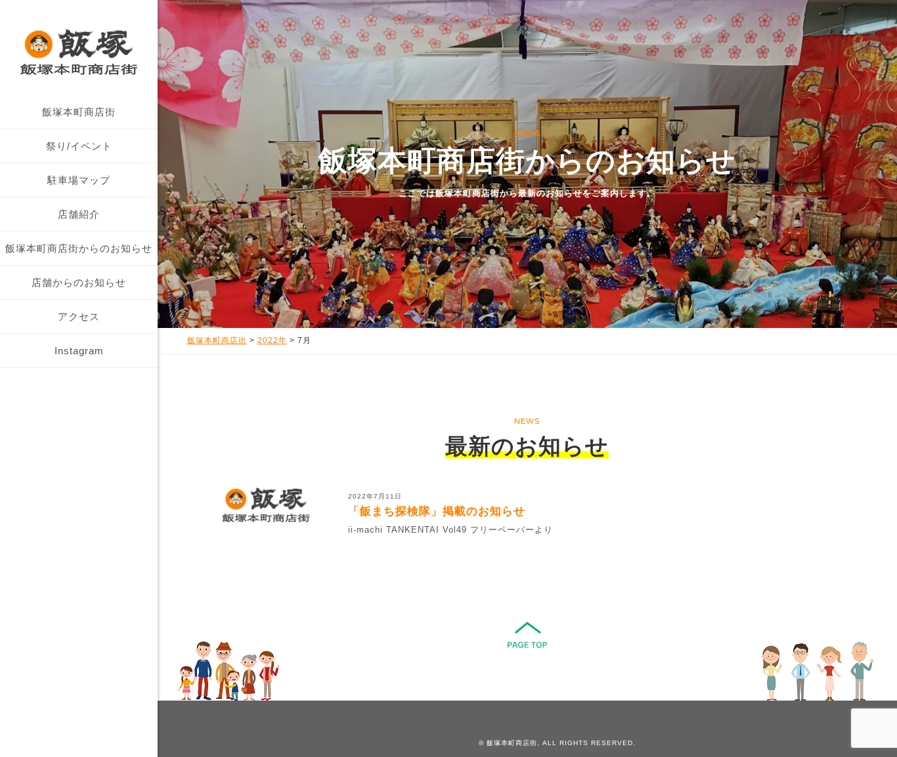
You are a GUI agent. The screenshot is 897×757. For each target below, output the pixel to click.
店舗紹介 (79, 214)
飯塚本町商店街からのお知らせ (78, 248)
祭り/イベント (79, 146)
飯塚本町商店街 (79, 111)
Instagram (79, 350)
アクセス (79, 316)
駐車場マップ (78, 180)
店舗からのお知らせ (79, 282)
